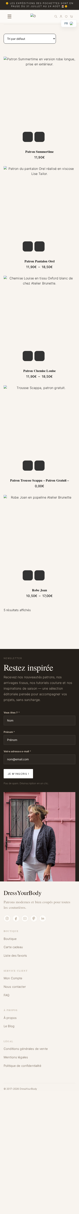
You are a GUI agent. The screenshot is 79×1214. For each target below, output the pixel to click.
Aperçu (39, 137)
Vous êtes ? (12, 712)
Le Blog (9, 1026)
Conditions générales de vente (26, 1049)
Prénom (9, 731)
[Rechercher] (56, 16)
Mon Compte (13, 978)
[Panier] (71, 16)
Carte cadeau (13, 947)
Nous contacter (15, 987)
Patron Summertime (39, 151)
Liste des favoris (15, 955)
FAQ (6, 995)
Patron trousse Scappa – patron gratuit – (39, 480)
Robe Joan (39, 590)
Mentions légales (16, 1057)
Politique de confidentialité (22, 1066)
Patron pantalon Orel (39, 261)
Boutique (10, 939)
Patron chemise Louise (39, 370)
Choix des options (28, 137)
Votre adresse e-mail (17, 751)
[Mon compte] (61, 16)
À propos (10, 1018)
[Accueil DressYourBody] (33, 16)
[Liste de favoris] (66, 16)
